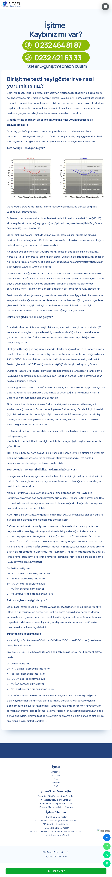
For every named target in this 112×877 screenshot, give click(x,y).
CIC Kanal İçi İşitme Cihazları (56, 824)
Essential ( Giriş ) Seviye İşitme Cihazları (56, 796)
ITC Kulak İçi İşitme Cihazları (56, 827)
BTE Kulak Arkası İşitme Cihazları (56, 835)
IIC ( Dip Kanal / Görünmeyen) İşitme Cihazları (56, 820)
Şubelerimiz (56, 782)
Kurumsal (56, 775)
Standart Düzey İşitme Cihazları (56, 799)
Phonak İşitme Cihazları (56, 817)
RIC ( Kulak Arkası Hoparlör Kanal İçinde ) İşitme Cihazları (56, 831)
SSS (56, 786)
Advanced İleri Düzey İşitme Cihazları (56, 803)
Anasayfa (56, 771)
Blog (56, 779)
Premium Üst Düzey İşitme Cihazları (56, 807)
